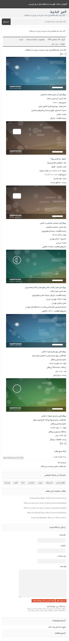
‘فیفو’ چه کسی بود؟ (58, 159)
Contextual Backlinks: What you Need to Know (48, 518)
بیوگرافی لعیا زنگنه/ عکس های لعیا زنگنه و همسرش (45, 287)
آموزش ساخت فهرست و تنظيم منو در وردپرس (48, 4)
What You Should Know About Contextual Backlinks (46, 513)
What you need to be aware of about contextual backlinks (45, 503)
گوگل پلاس (60, 483)
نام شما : (62, 535)
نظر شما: (63, 567)
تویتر (40, 483)
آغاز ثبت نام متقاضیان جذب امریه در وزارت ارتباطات (47, 31)
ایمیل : (63, 545)
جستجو (6, 22)
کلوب (16, 483)
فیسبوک (49, 483)
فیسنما (7, 483)
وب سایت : (61, 556)
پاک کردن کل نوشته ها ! (43, 601)
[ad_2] (63, 444)
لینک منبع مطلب (60, 451)
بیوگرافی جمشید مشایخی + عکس (53, 223)
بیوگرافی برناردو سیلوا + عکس (53, 416)
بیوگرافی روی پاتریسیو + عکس (54, 352)
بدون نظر (55, 44)
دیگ (23, 483)
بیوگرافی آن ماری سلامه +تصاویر (53, 95)
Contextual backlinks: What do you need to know (48, 498)
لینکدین (31, 483)
